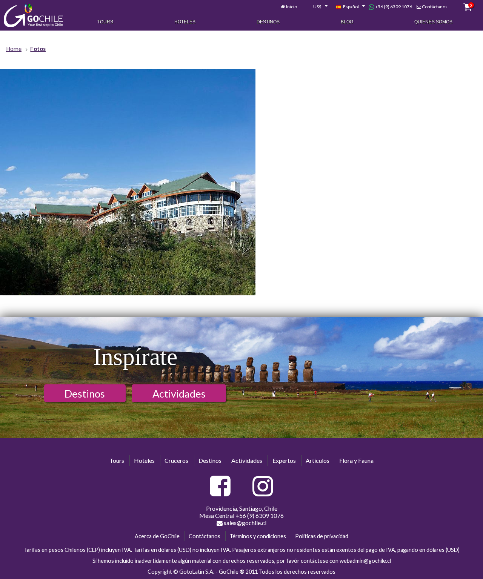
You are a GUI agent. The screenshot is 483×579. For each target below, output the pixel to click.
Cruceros (176, 460)
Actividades (179, 393)
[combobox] (316, 7)
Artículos (317, 460)
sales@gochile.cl (244, 522)
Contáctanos (435, 6)
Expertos (284, 460)
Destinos (268, 22)
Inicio (291, 6)
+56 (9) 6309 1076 (393, 6)
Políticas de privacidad (321, 536)
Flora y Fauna (356, 460)
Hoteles (184, 22)
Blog (347, 22)
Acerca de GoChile (157, 536)
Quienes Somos (433, 22)
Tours (105, 22)
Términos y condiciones (257, 536)
